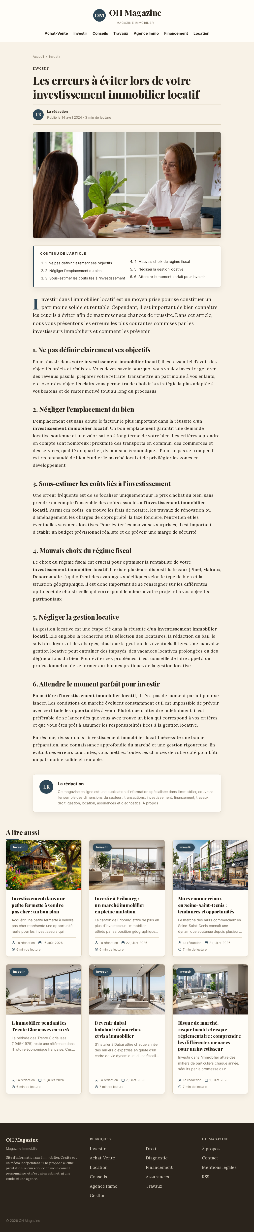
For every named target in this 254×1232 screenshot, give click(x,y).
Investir (80, 33)
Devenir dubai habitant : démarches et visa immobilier (117, 1029)
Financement (176, 33)
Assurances (157, 1176)
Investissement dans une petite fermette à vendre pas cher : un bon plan (38, 904)
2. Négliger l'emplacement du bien (73, 271)
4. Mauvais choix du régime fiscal (162, 261)
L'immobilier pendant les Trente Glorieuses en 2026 (40, 1025)
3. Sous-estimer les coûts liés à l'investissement (85, 278)
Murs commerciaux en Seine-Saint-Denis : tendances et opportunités (206, 904)
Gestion (98, 1195)
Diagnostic (156, 1158)
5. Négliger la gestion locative (158, 269)
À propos (150, 803)
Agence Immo (146, 33)
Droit (151, 1148)
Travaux (120, 33)
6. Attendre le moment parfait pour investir (169, 276)
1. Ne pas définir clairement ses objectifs (78, 263)
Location (201, 33)
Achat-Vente (56, 33)
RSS (205, 1176)
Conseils (100, 33)
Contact (210, 1158)
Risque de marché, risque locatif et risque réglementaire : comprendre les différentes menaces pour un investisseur (209, 1035)
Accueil (38, 56)
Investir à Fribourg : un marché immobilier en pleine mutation (119, 904)
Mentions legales (219, 1167)
